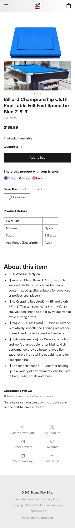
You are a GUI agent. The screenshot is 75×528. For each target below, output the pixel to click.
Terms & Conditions (26, 499)
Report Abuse (37, 511)
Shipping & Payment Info (27, 505)
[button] (37, 6)
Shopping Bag (23, 461)
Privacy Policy (52, 499)
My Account (51, 433)
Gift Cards (52, 461)
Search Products (23, 433)
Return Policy (55, 505)
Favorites (52, 447)
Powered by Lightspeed (37, 517)
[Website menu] (6, 5)
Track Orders (23, 447)
